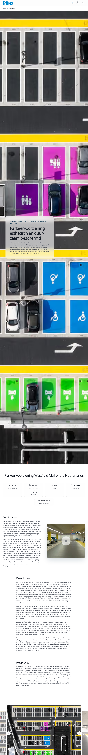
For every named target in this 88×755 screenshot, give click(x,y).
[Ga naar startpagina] (8, 3)
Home (4, 8)
